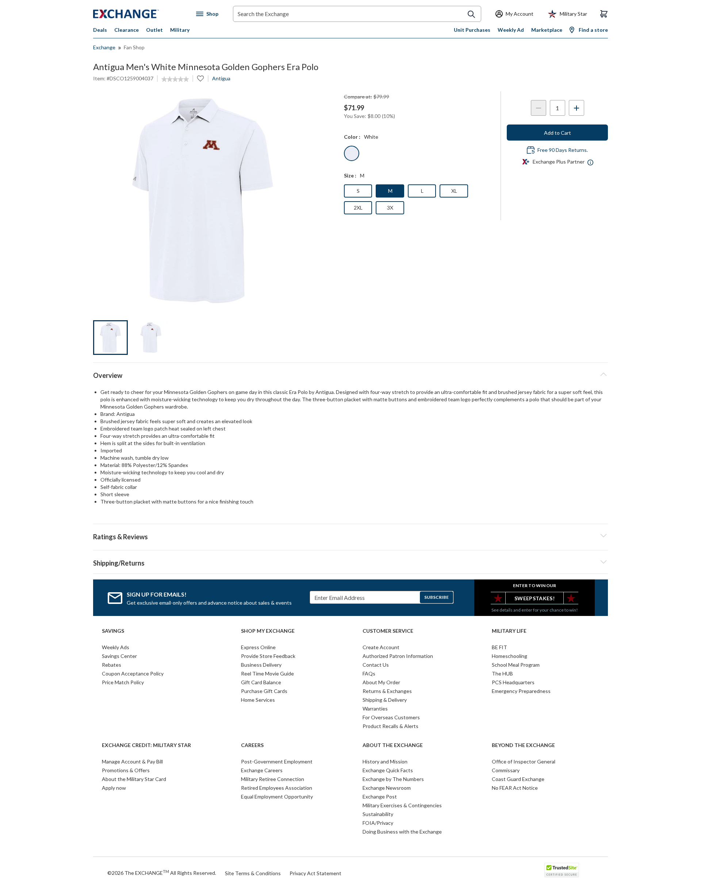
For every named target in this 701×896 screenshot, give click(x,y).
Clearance (126, 30)
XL (454, 191)
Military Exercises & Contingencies (402, 805)
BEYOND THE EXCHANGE (523, 745)
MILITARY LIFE (509, 631)
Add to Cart (557, 133)
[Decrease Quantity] (538, 108)
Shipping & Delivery (385, 700)
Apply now (114, 788)
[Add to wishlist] (200, 78)
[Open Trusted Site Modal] (561, 870)
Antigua (221, 78)
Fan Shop (134, 47)
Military (179, 30)
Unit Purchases (472, 30)
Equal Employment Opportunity (277, 796)
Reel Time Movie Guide (267, 673)
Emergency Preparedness (521, 691)
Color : (352, 137)
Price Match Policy (123, 682)
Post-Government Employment (277, 761)
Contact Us (376, 665)
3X (390, 207)
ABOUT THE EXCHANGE (393, 745)
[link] (175, 79)
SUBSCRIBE (436, 597)
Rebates (111, 665)
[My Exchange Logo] (139, 13)
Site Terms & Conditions (253, 873)
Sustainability (378, 814)
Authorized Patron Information (398, 656)
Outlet (154, 30)
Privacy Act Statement (315, 873)
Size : (350, 175)
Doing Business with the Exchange (402, 831)
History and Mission (385, 761)
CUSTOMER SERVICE (388, 631)
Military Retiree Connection (272, 779)
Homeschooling (509, 656)
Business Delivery (261, 665)
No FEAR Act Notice (515, 788)
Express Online (258, 647)
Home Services (258, 700)
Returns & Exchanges (387, 691)
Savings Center (119, 656)
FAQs (369, 673)
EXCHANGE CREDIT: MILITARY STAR (146, 745)
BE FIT (499, 647)
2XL (358, 207)
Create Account (381, 647)
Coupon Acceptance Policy (133, 673)
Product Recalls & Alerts (390, 726)
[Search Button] (471, 14)
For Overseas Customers (391, 717)
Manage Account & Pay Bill (132, 761)
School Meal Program (516, 665)
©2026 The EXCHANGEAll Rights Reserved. (161, 872)
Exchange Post (380, 796)
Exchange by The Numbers (393, 779)
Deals (100, 30)
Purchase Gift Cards (264, 691)
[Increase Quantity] (576, 108)
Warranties (375, 708)
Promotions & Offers (126, 770)
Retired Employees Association (276, 788)
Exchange (104, 47)
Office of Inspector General (523, 761)
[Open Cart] (604, 14)
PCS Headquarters (513, 682)
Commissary (506, 770)
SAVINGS (113, 631)
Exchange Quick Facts (388, 770)
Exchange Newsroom (387, 788)
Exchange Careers (262, 770)
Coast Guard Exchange (518, 779)
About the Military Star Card (134, 779)
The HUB (502, 673)
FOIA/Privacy (378, 823)
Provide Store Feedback (268, 656)
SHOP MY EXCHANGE (268, 631)
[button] (350, 535)
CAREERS (252, 745)
